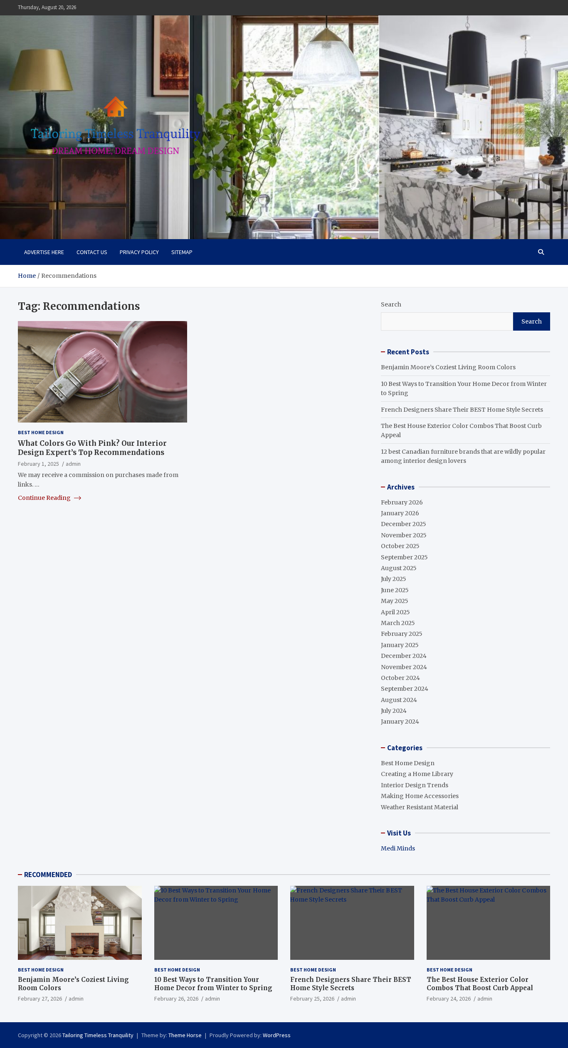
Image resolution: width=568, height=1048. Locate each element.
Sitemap (182, 252)
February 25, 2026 (312, 998)
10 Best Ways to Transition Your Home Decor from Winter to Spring (213, 984)
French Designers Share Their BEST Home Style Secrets (462, 409)
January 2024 (400, 721)
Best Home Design (41, 432)
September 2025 (404, 557)
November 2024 (404, 667)
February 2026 (402, 502)
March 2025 (398, 623)
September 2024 (404, 688)
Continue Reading (45, 497)
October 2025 (400, 546)
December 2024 (404, 656)
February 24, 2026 (449, 998)
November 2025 (404, 535)
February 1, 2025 (38, 463)
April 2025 (395, 612)
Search (391, 304)
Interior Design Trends (414, 785)
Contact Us (92, 252)
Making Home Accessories (420, 796)
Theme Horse (185, 1035)
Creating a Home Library (417, 774)
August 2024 (399, 700)
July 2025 (393, 579)
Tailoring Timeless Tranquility (97, 1035)
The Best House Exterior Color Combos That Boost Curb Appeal (480, 984)
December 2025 (403, 524)
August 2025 (399, 568)
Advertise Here (44, 252)
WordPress (277, 1035)
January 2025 (400, 645)
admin (73, 463)
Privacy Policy (139, 252)
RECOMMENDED (48, 874)
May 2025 (394, 601)
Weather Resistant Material (419, 807)
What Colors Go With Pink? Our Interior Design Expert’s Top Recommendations (92, 447)
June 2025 (395, 590)
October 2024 (400, 678)
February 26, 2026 (176, 998)
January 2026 (400, 513)
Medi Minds (398, 848)
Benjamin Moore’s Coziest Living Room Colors (448, 367)
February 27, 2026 (40, 998)
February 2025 (401, 634)
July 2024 (394, 710)
